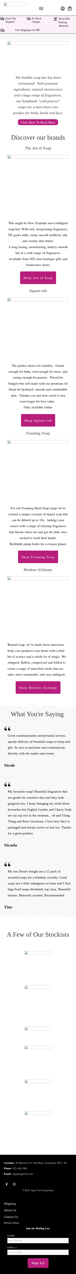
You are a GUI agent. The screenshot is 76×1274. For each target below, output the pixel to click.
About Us (10, 1210)
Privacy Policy (11, 1223)
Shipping (10, 1203)
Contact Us (11, 1217)
